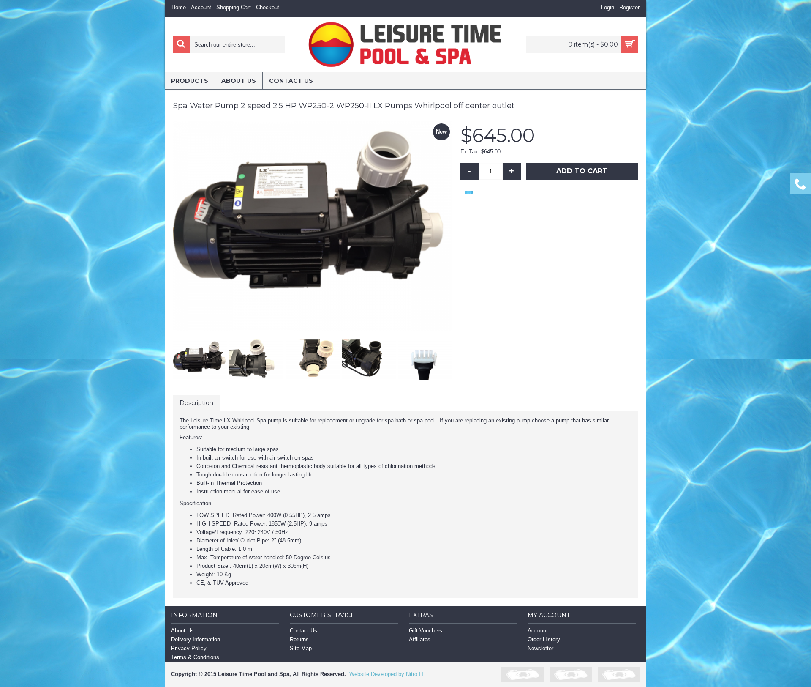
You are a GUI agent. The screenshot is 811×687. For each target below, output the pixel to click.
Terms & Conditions (195, 657)
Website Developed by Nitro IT (386, 674)
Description (196, 403)
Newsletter (540, 648)
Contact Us (303, 630)
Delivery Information (195, 639)
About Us (182, 630)
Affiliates (419, 639)
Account (538, 630)
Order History (544, 639)
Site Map (301, 648)
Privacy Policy (189, 648)
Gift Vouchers (425, 630)
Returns (299, 639)
